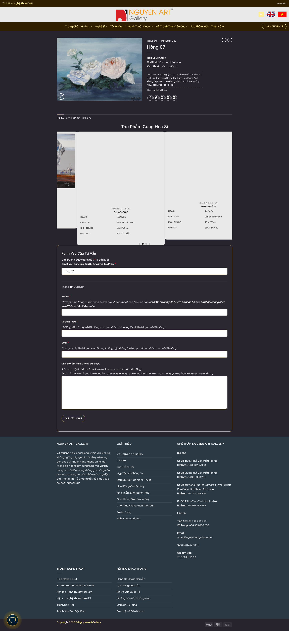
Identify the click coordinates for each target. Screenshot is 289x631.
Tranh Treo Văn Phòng (162, 85)
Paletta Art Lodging (128, 518)
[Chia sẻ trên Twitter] (156, 98)
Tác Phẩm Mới (199, 26)
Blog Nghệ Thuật (67, 579)
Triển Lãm (217, 26)
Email (65, 342)
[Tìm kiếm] (261, 14)
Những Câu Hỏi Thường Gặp (134, 598)
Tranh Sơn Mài (65, 605)
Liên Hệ (121, 460)
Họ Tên (66, 296)
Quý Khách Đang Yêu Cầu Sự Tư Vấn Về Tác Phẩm (89, 264)
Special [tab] (86, 118)
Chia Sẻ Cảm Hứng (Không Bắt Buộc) (81, 363)
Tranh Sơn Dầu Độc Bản (71, 611)
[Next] (230, 188)
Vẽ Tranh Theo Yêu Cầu (170, 26)
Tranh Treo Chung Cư (166, 78)
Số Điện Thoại (69, 321)
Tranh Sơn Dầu (168, 41)
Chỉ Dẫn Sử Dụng (127, 605)
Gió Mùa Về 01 (191, 206)
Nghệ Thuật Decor (139, 26)
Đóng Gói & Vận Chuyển (131, 579)
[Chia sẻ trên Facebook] (150, 98)
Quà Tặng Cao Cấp (128, 585)
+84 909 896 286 (199, 525)
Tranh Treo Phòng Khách (170, 81)
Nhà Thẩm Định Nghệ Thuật (133, 492)
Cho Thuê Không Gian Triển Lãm (136, 505)
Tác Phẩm (116, 26)
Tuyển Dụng (124, 512)
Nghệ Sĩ (100, 26)
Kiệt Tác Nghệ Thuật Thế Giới (74, 598)
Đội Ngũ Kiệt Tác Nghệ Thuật (134, 480)
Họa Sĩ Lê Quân (159, 90)
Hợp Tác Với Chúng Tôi (130, 473)
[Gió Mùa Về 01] (191, 166)
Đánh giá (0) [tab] (73, 118)
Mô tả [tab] (60, 118)
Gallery (85, 26)
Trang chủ (152, 41)
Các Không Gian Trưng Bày (133, 499)
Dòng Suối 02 (103, 212)
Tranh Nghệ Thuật (166, 75)
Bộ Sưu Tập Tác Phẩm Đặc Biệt (75, 585)
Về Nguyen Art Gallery (130, 454)
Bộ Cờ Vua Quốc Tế (128, 592)
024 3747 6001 (190, 545)
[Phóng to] (61, 96)
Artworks (281, 3)
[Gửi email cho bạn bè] (162, 98)
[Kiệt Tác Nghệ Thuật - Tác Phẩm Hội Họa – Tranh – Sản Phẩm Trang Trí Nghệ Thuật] (144, 14)
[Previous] (58, 188)
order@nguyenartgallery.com (195, 537)
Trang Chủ (71, 26)
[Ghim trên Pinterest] (168, 98)
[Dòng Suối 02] (103, 169)
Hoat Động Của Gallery (130, 486)
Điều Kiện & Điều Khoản (130, 611)
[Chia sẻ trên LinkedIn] (174, 98)
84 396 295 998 (197, 521)
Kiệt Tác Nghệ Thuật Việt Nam (74, 592)
